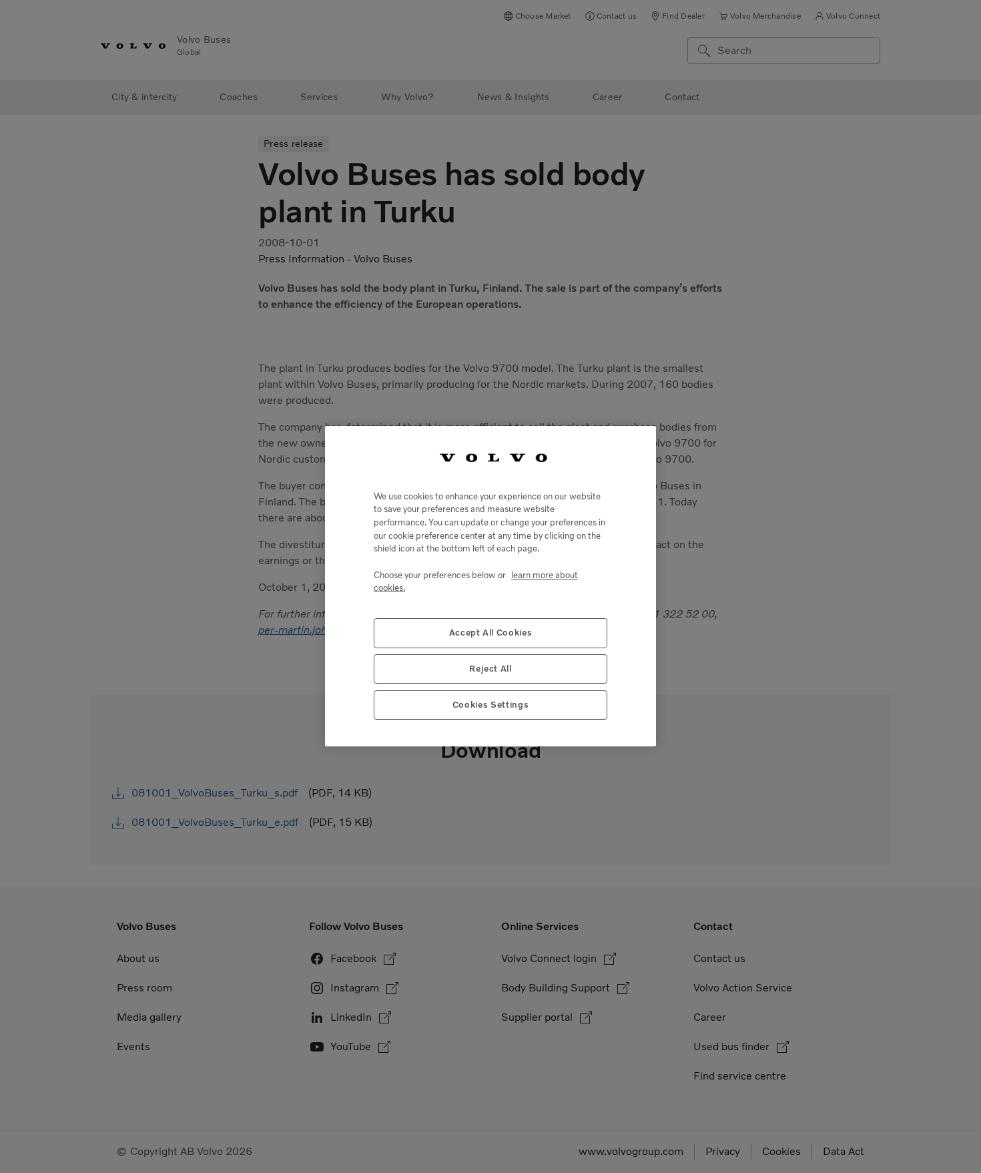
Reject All (490, 669)
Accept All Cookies (491, 633)
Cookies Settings (490, 705)
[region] (490, 586)
